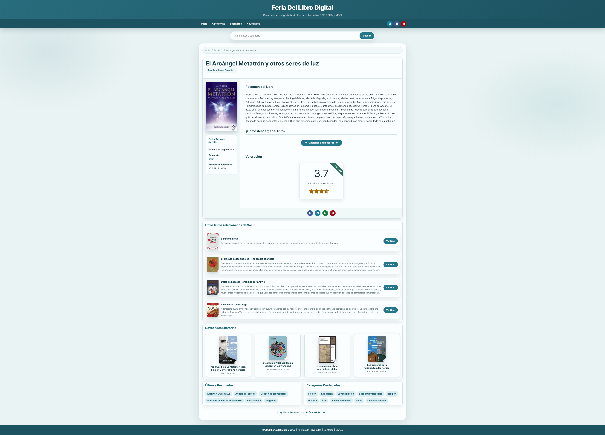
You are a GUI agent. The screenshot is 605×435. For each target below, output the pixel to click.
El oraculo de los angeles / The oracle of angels (247, 258)
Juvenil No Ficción (341, 400)
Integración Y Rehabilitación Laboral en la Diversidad (277, 364)
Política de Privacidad (309, 429)
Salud (217, 50)
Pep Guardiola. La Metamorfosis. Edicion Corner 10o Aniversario (228, 368)
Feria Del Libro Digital (302, 7)
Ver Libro (390, 241)
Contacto (328, 429)
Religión (391, 393)
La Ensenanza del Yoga (234, 304)
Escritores (236, 23)
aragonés (271, 400)
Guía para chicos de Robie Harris (224, 400)
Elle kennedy (254, 400)
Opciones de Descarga (321, 142)
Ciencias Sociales (376, 400)
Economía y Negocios (370, 393)
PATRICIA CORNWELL (218, 393)
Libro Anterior (291, 412)
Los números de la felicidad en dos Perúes (376, 366)
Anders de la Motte (245, 393)
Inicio (204, 23)
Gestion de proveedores (274, 393)
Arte (324, 400)
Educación (327, 393)
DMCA (339, 429)
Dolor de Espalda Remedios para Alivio (243, 281)
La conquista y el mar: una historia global (327, 367)
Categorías (218, 23)
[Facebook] (397, 24)
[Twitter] (390, 24)
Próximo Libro (314, 412)
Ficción (312, 393)
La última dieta (229, 238)
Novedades (253, 23)
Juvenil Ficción (346, 393)
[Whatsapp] (325, 213)
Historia (312, 400)
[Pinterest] (403, 24)
